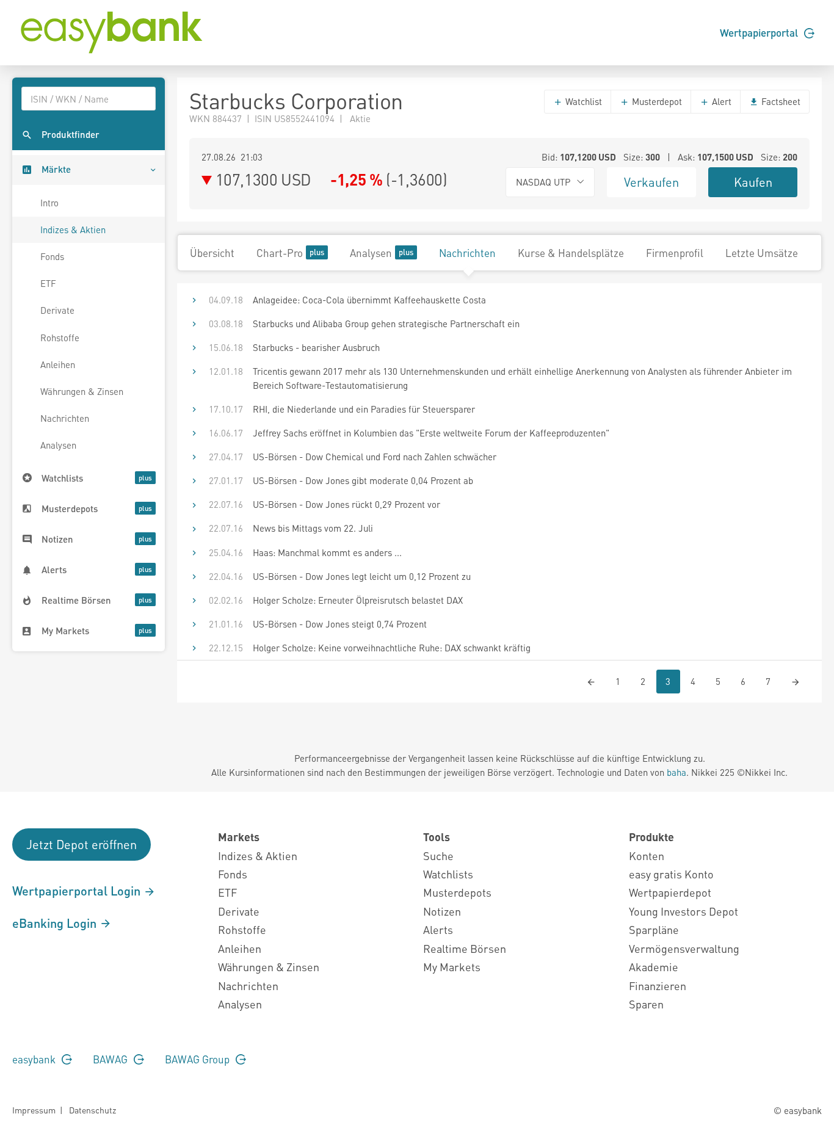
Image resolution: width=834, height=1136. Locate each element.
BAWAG (111, 1059)
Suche (438, 855)
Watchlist (582, 101)
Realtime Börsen (464, 948)
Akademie (653, 967)
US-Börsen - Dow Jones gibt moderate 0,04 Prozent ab (363, 480)
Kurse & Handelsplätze (571, 252)
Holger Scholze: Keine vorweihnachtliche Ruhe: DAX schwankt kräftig (392, 648)
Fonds (52, 256)
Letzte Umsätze (761, 252)
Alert (720, 101)
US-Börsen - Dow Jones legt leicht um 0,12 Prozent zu (362, 576)
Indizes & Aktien (73, 229)
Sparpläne (654, 929)
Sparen (646, 1004)
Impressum (34, 1109)
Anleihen (57, 364)
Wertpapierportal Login (77, 891)
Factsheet (779, 101)
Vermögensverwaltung (684, 948)
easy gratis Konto (671, 874)
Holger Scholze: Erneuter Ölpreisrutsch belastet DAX (358, 600)
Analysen (58, 445)
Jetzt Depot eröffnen (81, 844)
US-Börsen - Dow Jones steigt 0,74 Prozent (340, 624)
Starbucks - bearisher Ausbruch (316, 347)
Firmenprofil (674, 252)
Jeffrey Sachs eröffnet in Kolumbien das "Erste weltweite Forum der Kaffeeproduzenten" (431, 433)
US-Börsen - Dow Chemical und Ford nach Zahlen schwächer (374, 456)
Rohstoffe (59, 337)
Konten (646, 855)
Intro (49, 203)
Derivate (57, 310)
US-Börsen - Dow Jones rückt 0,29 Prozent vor (346, 504)
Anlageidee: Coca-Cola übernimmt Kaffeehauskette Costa (369, 300)
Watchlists (448, 874)
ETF (48, 283)
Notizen (442, 911)
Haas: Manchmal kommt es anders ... (327, 552)
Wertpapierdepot (670, 892)
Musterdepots (457, 892)
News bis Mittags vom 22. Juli (313, 528)
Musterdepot (655, 101)
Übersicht (212, 252)
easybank (35, 1059)
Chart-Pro (279, 252)
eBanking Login (56, 923)
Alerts (438, 929)
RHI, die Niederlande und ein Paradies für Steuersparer (364, 409)
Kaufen (753, 182)
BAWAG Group (198, 1059)
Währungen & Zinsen (81, 391)
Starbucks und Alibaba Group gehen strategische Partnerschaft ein (386, 323)
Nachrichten (64, 418)
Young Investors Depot (683, 911)
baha (676, 772)
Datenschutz (92, 1109)
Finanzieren (657, 986)
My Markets (451, 967)
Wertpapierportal (760, 32)
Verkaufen (651, 182)
